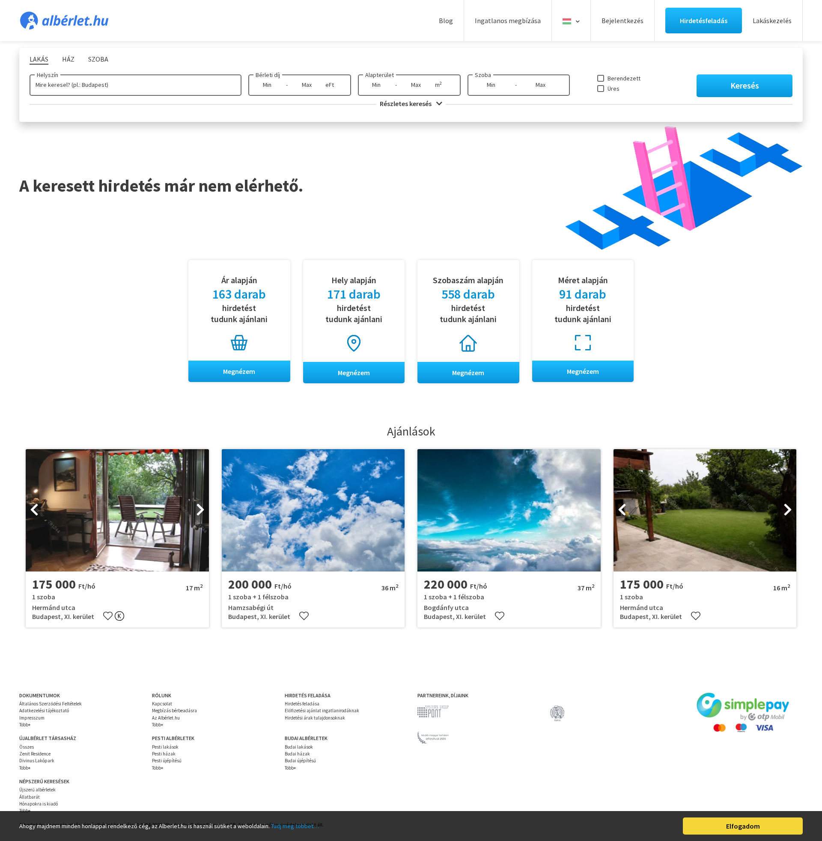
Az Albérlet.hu (166, 718)
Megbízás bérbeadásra (174, 711)
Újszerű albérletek (37, 790)
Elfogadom (743, 826)
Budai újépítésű (300, 761)
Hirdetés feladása (302, 704)
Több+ (24, 725)
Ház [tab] (68, 59)
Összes (26, 747)
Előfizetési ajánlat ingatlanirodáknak (322, 711)
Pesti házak (164, 754)
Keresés (744, 85)
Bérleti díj (268, 75)
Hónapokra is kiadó (38, 804)
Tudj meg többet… (295, 826)
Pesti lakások (165, 747)
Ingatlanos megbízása (508, 20)
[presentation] (34, 510)
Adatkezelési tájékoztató (44, 711)
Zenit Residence (35, 754)
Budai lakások (299, 747)
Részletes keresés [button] (406, 103)
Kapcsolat (162, 704)
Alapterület (379, 75)
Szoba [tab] (98, 59)
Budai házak (297, 754)
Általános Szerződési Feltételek (50, 704)
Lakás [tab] (39, 59)
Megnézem (239, 371)
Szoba (483, 75)
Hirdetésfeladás (703, 20)
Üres (613, 88)
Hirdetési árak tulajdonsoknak (315, 718)
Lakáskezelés (772, 20)
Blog (446, 20)
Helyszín (47, 75)
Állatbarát (29, 797)
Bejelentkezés (622, 20)
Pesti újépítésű (167, 761)
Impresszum (32, 718)
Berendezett (624, 78)
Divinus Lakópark (36, 761)
